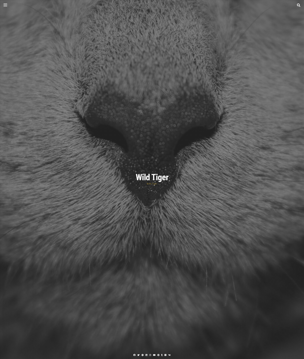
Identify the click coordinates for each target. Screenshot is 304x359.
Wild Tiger (152, 177)
